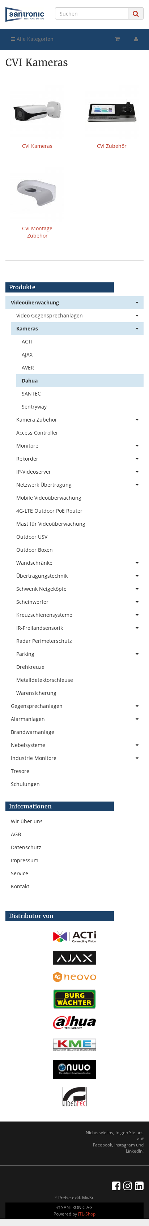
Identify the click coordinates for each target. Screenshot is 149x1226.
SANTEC (31, 393)
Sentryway (34, 406)
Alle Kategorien (34, 38)
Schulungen (25, 784)
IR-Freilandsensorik (39, 627)
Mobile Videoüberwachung (48, 497)
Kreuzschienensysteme (44, 614)
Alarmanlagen (28, 718)
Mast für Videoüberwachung (50, 523)
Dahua (30, 380)
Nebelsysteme (28, 745)
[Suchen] (136, 13)
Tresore (20, 771)
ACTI (27, 341)
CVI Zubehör (112, 145)
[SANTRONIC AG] (24, 14)
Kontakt (20, 886)
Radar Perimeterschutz (44, 640)
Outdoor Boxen (34, 549)
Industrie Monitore (33, 758)
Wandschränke (34, 562)
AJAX (27, 354)
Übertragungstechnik (42, 575)
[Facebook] (116, 1185)
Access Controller (37, 432)
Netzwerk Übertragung (44, 484)
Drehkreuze (30, 666)
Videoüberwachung (35, 302)
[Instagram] (127, 1185)
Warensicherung (36, 692)
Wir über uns (27, 821)
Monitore (27, 445)
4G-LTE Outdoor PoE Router (49, 510)
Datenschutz (26, 847)
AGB (16, 834)
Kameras (27, 328)
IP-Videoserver (33, 471)
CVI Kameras (37, 145)
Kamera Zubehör (36, 419)
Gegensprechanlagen (37, 705)
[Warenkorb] (117, 39)
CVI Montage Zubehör (37, 232)
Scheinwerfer (32, 601)
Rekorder (27, 458)
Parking (25, 653)
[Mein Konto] (136, 39)
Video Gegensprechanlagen (49, 315)
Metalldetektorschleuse (44, 679)
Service (19, 873)
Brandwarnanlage (32, 732)
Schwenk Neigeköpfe (41, 588)
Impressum (24, 860)
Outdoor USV (31, 536)
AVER (28, 367)
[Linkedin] (139, 1185)
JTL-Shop (86, 1214)
